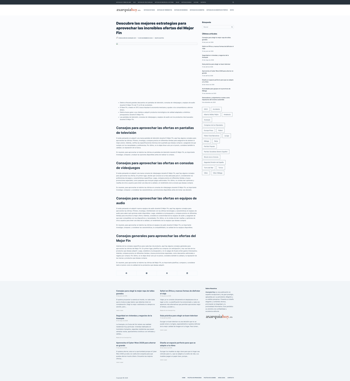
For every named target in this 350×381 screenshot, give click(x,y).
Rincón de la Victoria (211, 157)
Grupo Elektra (159, 38)
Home (183, 377)
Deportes (203, 2)
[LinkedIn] (187, 273)
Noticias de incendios (181, 10)
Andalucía (227, 114)
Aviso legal (221, 377)
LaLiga (226, 136)
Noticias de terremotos (164, 10)
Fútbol (220, 130)
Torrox (220, 168)
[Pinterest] (167, 273)
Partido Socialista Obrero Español (215, 152)
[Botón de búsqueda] (232, 27)
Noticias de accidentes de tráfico (217, 10)
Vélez (206, 173)
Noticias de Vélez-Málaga (145, 2)
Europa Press (208, 130)
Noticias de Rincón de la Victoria (164, 2)
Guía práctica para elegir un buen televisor (216, 64)
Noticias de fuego (149, 10)
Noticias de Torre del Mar (123, 2)
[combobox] (216, 27)
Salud (177, 2)
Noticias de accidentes (197, 10)
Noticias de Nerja (186, 2)
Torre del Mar (208, 168)
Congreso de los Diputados (213, 125)
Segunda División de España (214, 162)
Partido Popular (209, 146)
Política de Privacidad (195, 377)
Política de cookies (210, 377)
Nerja (216, 141)
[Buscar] (233, 2)
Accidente (216, 109)
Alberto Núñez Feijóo (211, 114)
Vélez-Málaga (217, 173)
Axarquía (207, 120)
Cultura (196, 2)
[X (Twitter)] (147, 273)
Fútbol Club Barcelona (211, 136)
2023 (206, 109)
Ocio (134, 2)
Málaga (206, 141)
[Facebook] (126, 273)
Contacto (231, 377)
